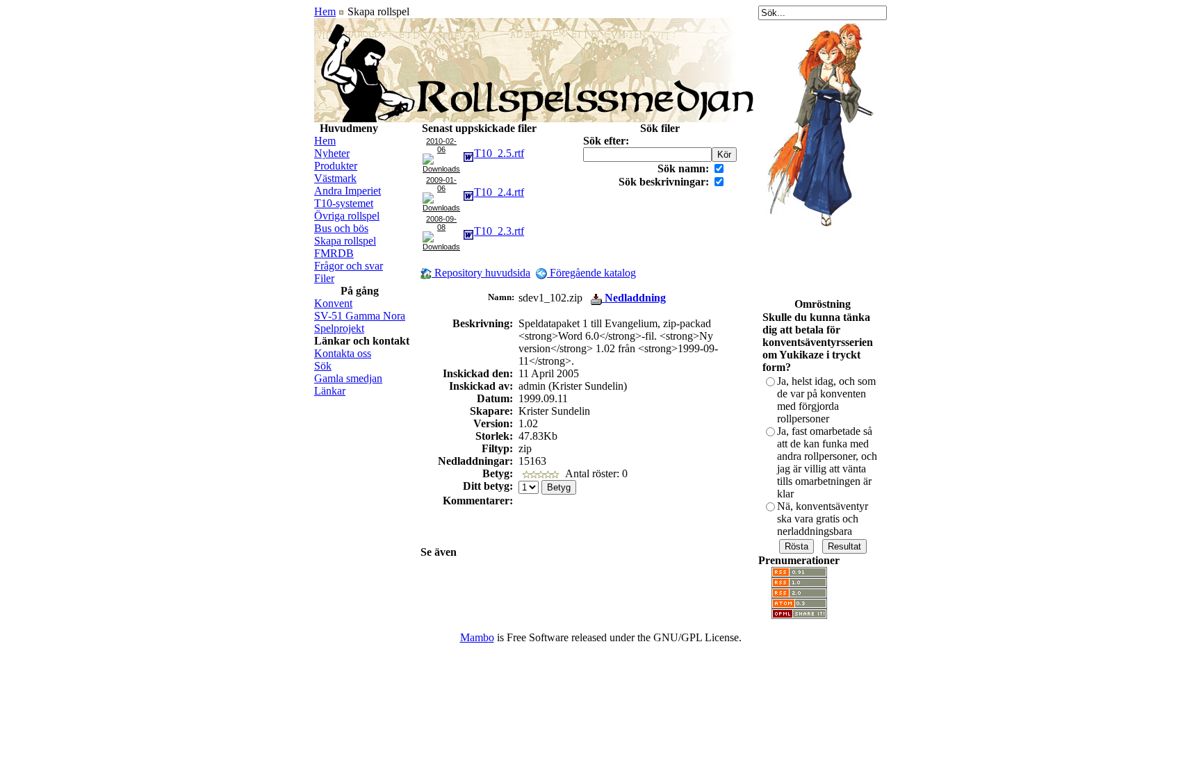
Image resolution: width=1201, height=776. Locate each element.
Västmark (335, 178)
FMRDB (334, 253)
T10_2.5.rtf (499, 153)
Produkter (335, 166)
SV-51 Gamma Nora (359, 316)
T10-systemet (343, 203)
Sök (323, 366)
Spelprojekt (339, 328)
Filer (324, 278)
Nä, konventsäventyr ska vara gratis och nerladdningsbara (822, 518)
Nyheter (332, 153)
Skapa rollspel (345, 241)
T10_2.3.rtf (499, 231)
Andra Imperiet (347, 191)
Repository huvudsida (481, 273)
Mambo (477, 637)
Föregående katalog (591, 273)
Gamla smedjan (348, 378)
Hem (325, 11)
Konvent (333, 303)
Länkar (329, 391)
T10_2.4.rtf (499, 192)
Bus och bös (341, 228)
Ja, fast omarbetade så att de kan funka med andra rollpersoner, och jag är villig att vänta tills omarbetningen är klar (827, 462)
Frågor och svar (348, 266)
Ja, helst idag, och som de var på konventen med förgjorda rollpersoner (826, 399)
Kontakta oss (342, 353)
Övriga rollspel (346, 216)
